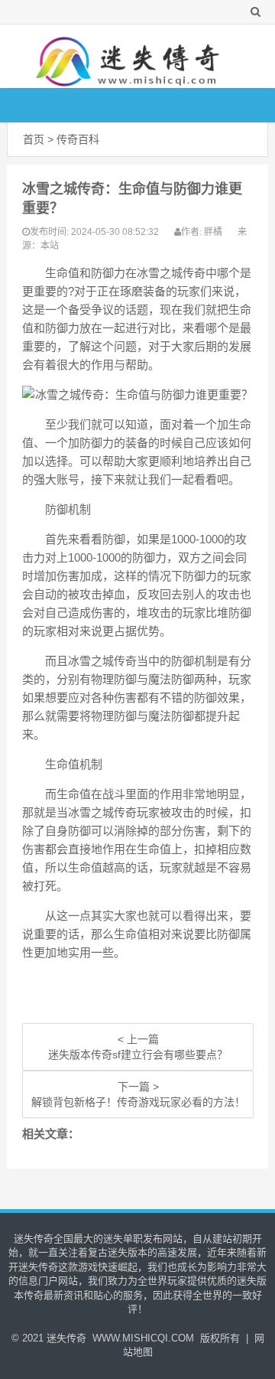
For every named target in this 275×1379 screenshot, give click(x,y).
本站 (49, 245)
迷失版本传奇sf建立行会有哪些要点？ (138, 1054)
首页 (33, 139)
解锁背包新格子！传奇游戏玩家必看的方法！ (138, 1102)
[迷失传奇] (130, 56)
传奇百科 (78, 139)
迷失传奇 (66, 1338)
